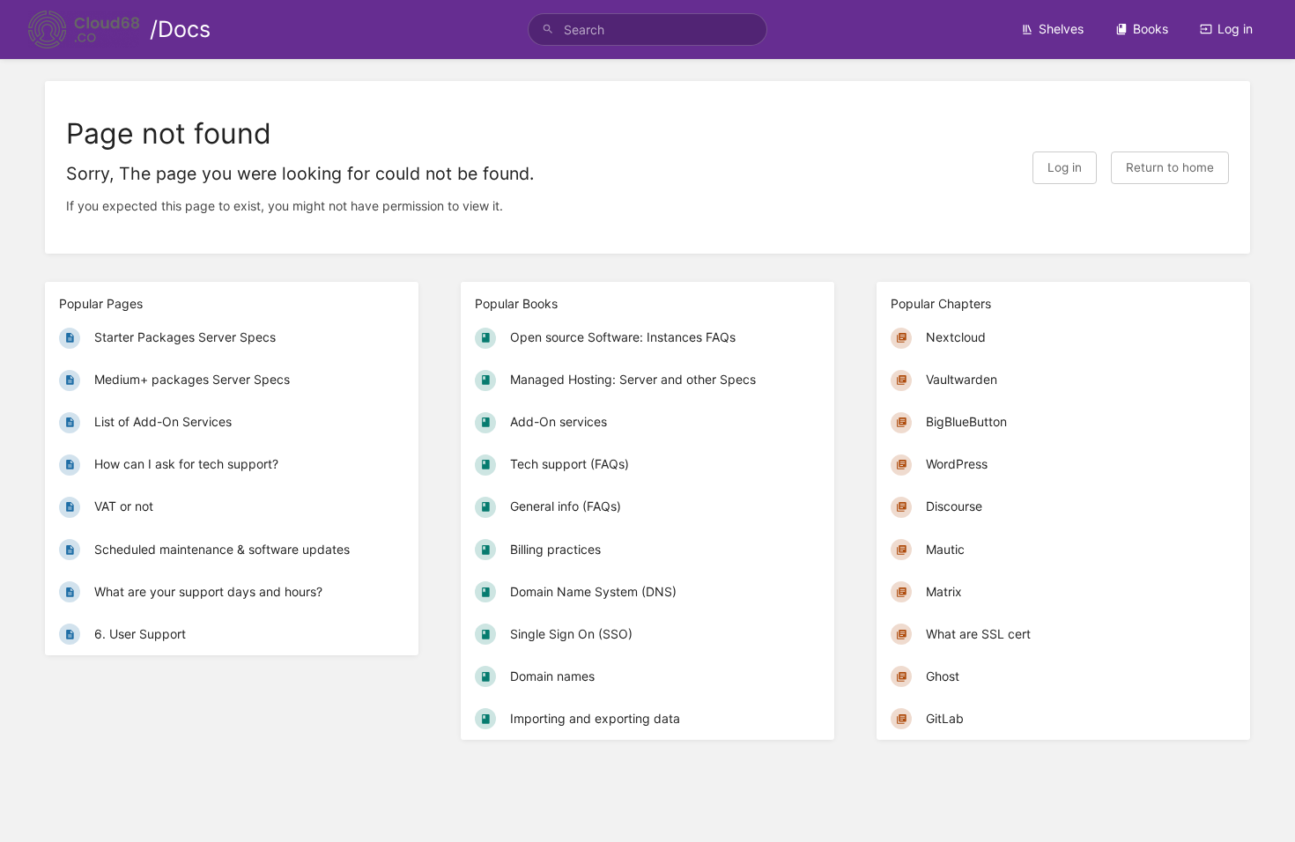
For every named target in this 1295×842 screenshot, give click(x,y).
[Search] (548, 29)
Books (1150, 28)
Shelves (1061, 28)
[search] (647, 29)
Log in (1235, 28)
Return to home (1170, 167)
